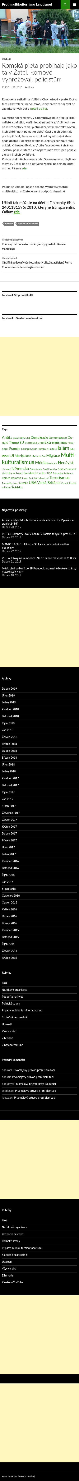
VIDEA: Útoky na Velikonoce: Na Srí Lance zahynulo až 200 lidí (39, 558)
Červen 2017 (9, 820)
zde (24, 168)
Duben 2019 (9, 689)
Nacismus (52, 463)
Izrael (5, 456)
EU (22, 442)
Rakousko (58, 473)
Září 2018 (7, 730)
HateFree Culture (47, 449)
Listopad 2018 (10, 716)
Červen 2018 (9, 737)
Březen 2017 (9, 840)
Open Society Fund (39, 469)
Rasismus (68, 473)
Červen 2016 (9, 902)
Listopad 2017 (10, 785)
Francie (14, 449)
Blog (4, 983)
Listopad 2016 (10, 868)
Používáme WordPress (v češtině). (18, 1476)
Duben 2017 (9, 833)
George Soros (29, 449)
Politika (61, 469)
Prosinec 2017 (10, 778)
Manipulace (23, 456)
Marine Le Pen (38, 456)
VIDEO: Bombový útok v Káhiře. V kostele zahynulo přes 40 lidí (39, 534)
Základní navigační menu (74, 4)
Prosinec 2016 (10, 861)
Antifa (7, 437)
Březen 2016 (9, 923)
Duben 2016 (9, 916)
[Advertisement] (39, 376)
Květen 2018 (9, 744)
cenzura (24, 437)
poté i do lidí (38, 108)
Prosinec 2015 (10, 930)
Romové (9, 224)
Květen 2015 (9, 958)
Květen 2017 (9, 827)
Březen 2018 (9, 758)
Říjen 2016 (8, 875)
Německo (20, 469)
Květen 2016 (9, 909)
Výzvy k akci (9, 1031)
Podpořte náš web (12, 997)
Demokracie (39, 437)
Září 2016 (7, 882)
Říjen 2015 (8, 944)
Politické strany (11, 1003)
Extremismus (55, 442)
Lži (11, 456)
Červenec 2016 (11, 896)
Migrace (53, 456)
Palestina (52, 469)
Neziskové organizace (14, 990)
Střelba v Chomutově (28, 224)
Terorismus (59, 478)
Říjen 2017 (8, 792)
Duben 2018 (9, 751)
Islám (63, 448)
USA (32, 483)
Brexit (16, 438)
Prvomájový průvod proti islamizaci (34, 1070)
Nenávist (66, 463)
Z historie (7, 1038)
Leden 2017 (9, 854)
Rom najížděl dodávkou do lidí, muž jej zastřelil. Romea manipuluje (34, 244)
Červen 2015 (9, 951)
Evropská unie (34, 442)
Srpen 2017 (9, 806)
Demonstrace (58, 437)
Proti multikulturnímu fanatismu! (27, 4)
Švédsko (16, 487)
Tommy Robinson (10, 483)
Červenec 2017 (11, 813)
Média (41, 463)
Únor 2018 (8, 764)
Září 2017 (7, 799)
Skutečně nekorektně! (15, 1017)
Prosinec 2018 (10, 709)
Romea (6, 478)
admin (30, 87)
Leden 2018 (9, 771)
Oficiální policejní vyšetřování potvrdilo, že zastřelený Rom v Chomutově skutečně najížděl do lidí (37, 263)
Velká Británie (49, 483)
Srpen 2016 (9, 889)
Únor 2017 (8, 847)
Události (6, 59)
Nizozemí (6, 469)
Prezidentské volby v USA (38, 473)
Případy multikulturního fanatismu (22, 1010)
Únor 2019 (8, 695)
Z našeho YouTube (12, 1045)
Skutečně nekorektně (39, 478)
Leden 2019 (9, 702)
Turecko (23, 483)
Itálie (72, 449)
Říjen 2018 (8, 723)
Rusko (25, 478)
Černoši (64, 483)
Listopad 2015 (10, 937)
